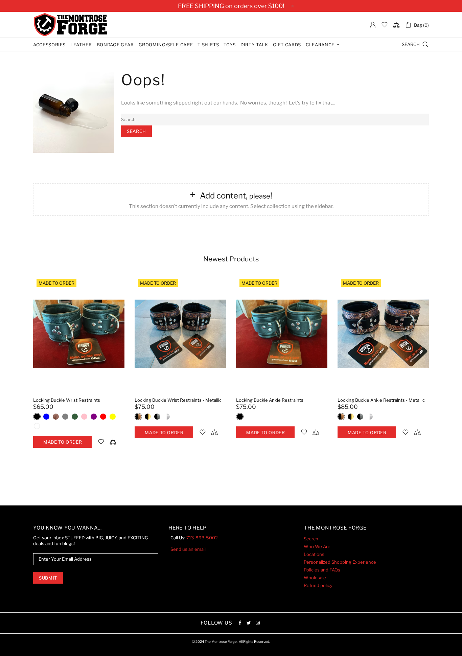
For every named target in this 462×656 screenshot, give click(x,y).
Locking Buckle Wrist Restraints (66, 400)
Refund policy (318, 585)
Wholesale (315, 577)
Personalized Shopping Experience (340, 562)
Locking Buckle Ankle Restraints (269, 400)
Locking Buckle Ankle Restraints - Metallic (381, 400)
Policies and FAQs (322, 569)
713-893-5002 (202, 537)
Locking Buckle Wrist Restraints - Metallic (178, 400)
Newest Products (231, 259)
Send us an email (188, 549)
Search (311, 538)
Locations (314, 554)
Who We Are (317, 546)
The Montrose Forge (70, 25)
